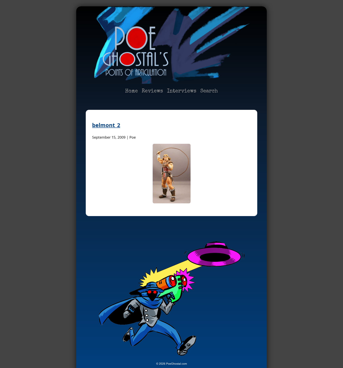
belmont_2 (106, 125)
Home (131, 91)
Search (209, 91)
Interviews (181, 91)
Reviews (152, 91)
